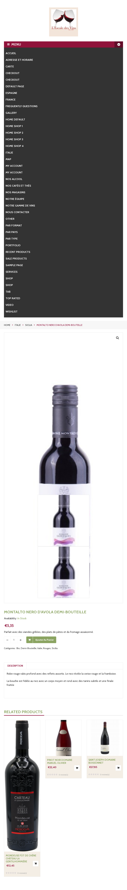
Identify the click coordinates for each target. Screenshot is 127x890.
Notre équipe (15, 199)
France (11, 99)
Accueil (11, 53)
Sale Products (16, 258)
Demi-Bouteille (28, 648)
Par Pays (12, 232)
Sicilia (28, 325)
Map (8, 159)
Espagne (11, 93)
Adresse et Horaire (19, 59)
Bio (18, 648)
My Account (14, 172)
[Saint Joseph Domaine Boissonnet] (105, 738)
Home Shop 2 (14, 132)
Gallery (11, 112)
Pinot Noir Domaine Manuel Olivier (59, 761)
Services (12, 271)
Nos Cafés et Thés (18, 185)
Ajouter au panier (44, 639)
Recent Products (18, 252)
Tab (8, 291)
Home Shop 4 (14, 146)
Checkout (13, 73)
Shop (9, 278)
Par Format (14, 225)
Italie (9, 152)
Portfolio (13, 245)
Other (10, 218)
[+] (20, 639)
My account (14, 165)
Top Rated (13, 298)
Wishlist (12, 311)
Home (7, 325)
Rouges (47, 648)
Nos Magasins (15, 192)
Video (10, 304)
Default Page (15, 86)
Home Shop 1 (14, 126)
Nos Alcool (14, 179)
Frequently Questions (22, 106)
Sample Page (14, 265)
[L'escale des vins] (63, 21)
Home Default (15, 119)
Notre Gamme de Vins (20, 205)
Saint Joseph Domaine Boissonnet (102, 761)
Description (15, 665)
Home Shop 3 (14, 139)
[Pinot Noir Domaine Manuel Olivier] (63, 738)
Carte (10, 66)
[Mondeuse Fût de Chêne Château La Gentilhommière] (22, 786)
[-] (7, 639)
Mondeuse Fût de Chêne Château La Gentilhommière (21, 858)
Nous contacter (17, 212)
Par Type (12, 238)
